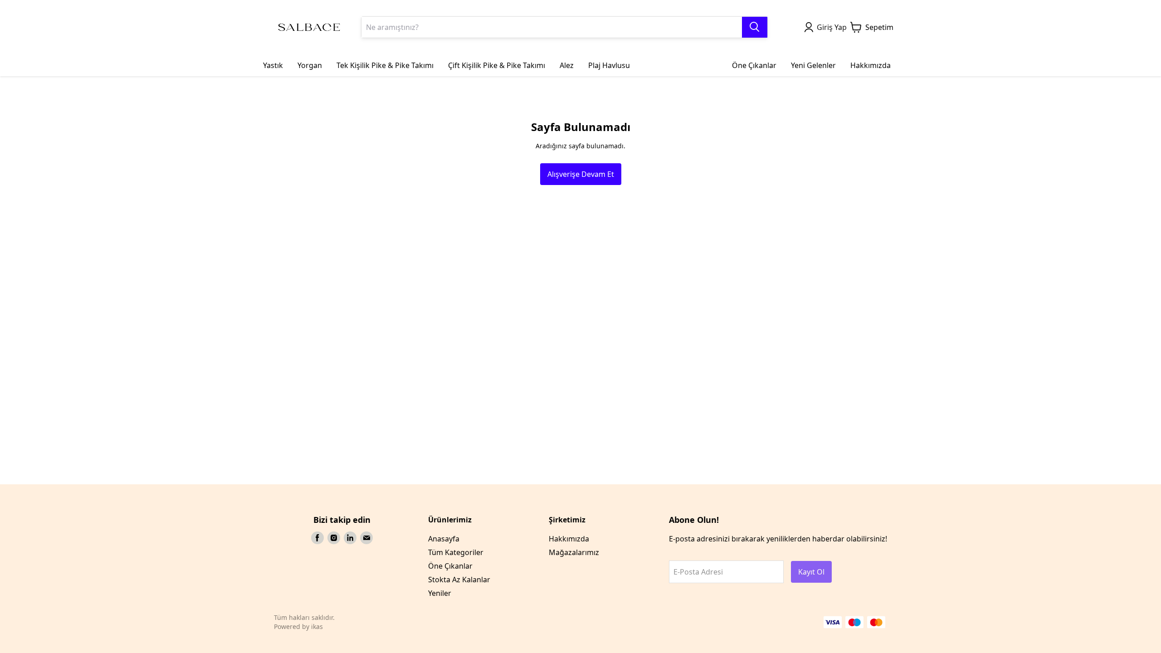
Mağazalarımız (574, 552)
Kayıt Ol (811, 572)
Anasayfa (443, 539)
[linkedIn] (350, 537)
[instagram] (333, 537)
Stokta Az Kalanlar (459, 580)
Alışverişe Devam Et (580, 174)
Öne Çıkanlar (450, 566)
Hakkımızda (569, 539)
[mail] (366, 537)
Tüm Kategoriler (455, 552)
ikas (317, 626)
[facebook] (317, 537)
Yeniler (439, 593)
